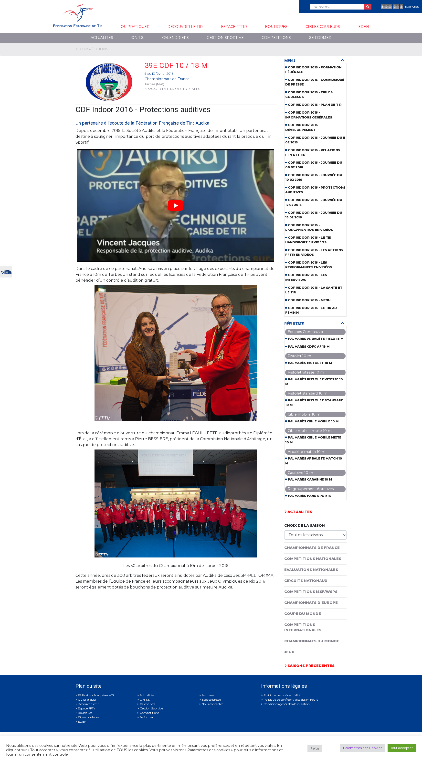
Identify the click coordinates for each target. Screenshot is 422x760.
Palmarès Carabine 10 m (310, 479)
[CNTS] (6, 271)
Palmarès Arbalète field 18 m (315, 339)
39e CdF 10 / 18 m (176, 65)
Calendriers (175, 37)
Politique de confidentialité (282, 695)
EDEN (363, 26)
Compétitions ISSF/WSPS (311, 591)
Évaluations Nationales (311, 569)
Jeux (289, 652)
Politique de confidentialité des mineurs (291, 699)
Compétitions (276, 37)
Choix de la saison (304, 525)
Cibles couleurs (323, 26)
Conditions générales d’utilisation (287, 704)
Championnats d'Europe (311, 602)
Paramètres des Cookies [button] (362, 748)
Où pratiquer (135, 26)
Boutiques (276, 26)
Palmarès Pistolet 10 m (310, 363)
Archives (208, 695)
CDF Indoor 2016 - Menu (309, 300)
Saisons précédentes (310, 666)
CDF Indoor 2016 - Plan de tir (315, 105)
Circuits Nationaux (305, 580)
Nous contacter (212, 704)
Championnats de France (167, 79)
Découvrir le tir (185, 26)
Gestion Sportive (225, 37)
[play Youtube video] (175, 205)
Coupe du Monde (302, 613)
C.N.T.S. (137, 37)
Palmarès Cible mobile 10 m (313, 421)
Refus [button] (314, 748)
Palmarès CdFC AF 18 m (308, 346)
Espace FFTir (234, 26)
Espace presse (211, 699)
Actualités (102, 37)
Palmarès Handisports (309, 496)
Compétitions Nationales (312, 559)
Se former (320, 37)
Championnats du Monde (311, 641)
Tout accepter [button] (401, 748)
